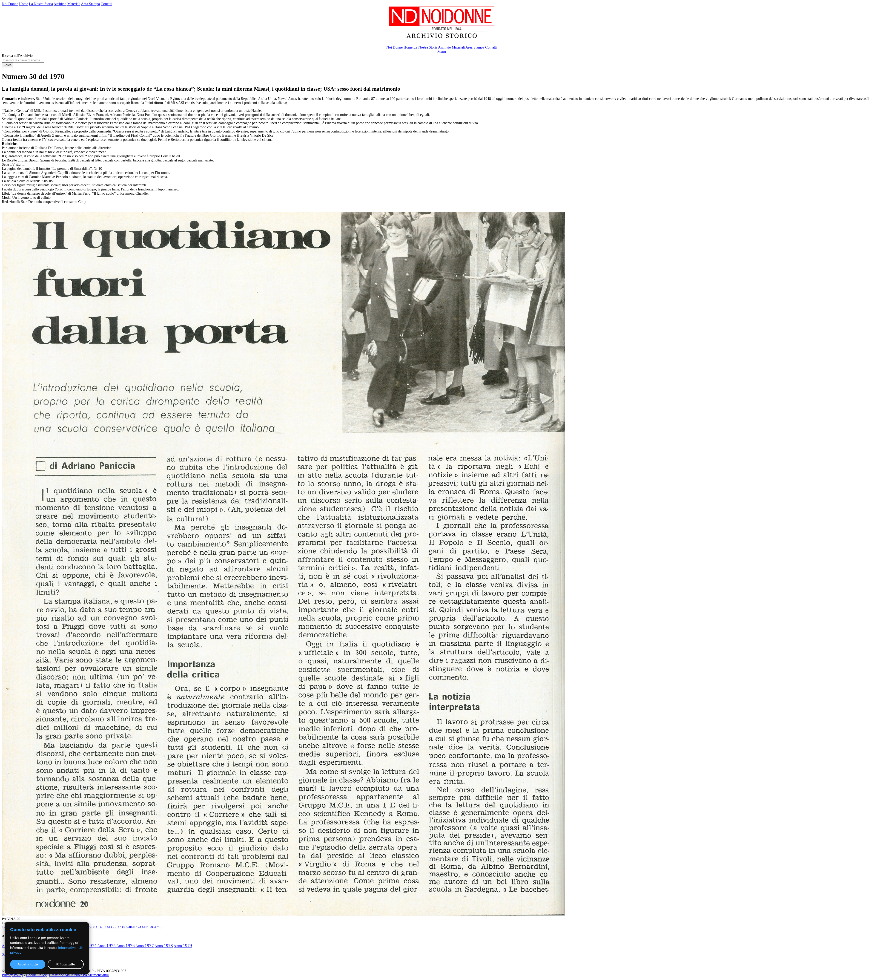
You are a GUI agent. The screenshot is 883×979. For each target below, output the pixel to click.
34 (108, 927)
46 (152, 927)
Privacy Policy (12, 975)
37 (119, 927)
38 (123, 927)
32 (101, 927)
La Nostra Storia (41, 4)
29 (90, 927)
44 (145, 927)
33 (104, 927)
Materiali (73, 4)
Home (23, 4)
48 (159, 927)
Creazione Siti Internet (79, 975)
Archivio (60, 4)
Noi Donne (10, 4)
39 (126, 927)
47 (156, 927)
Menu (441, 51)
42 (137, 927)
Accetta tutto (27, 964)
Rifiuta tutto (65, 964)
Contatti (106, 4)
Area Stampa (90, 4)
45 (148, 927)
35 (112, 927)
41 (134, 927)
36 (115, 927)
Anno (106, 946)
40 (130, 927)
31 (97, 927)
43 (141, 927)
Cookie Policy (36, 975)
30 (93, 927)
